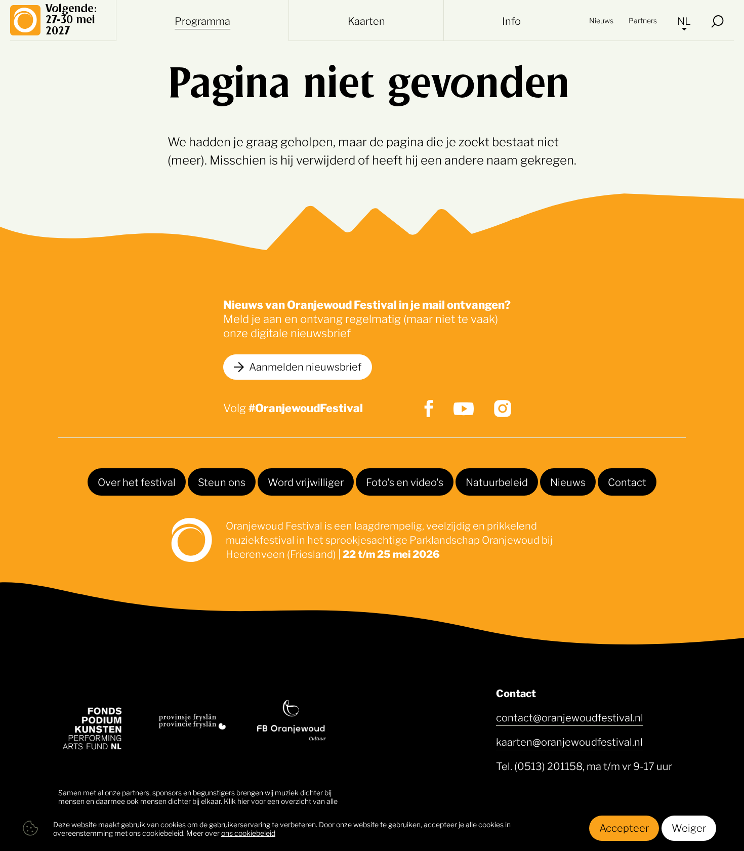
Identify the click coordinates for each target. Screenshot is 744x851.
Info (511, 20)
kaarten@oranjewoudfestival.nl (569, 741)
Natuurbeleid (497, 481)
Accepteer (624, 827)
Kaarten (366, 20)
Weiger (689, 827)
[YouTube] (463, 409)
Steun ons (221, 481)
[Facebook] (428, 408)
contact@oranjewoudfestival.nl (569, 717)
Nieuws (601, 20)
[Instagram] (502, 408)
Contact (627, 481)
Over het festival (137, 481)
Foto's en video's (404, 481)
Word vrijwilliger (306, 481)
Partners (643, 20)
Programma (202, 20)
